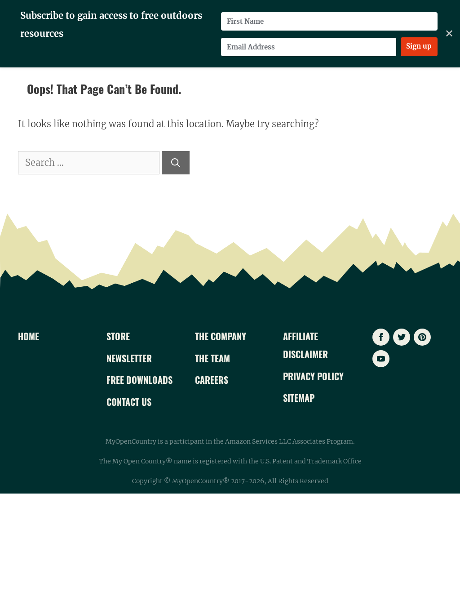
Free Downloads (139, 380)
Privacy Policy (313, 376)
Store (118, 336)
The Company (220, 336)
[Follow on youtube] (380, 358)
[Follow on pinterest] (422, 337)
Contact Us (128, 402)
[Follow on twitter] (401, 337)
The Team (212, 358)
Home (28, 336)
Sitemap (298, 398)
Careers (211, 380)
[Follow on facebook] (380, 337)
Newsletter (129, 358)
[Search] (176, 162)
